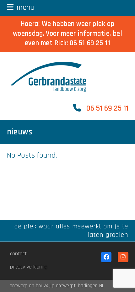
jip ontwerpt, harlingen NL (77, 286)
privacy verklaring (28, 266)
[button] (21, 7)
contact (18, 253)
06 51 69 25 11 (90, 43)
